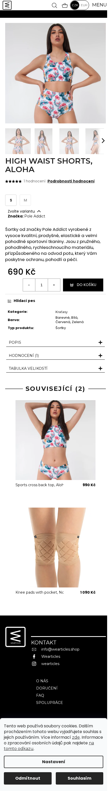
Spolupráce (49, 702)
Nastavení (53, 762)
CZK (75, 5)
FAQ (40, 695)
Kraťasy (62, 312)
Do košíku (86, 284)
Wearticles (50, 656)
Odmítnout (27, 778)
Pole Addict (34, 216)
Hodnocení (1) (24, 355)
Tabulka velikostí (28, 368)
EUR (84, 5)
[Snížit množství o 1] (29, 285)
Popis (15, 342)
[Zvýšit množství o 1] (54, 285)
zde (76, 737)
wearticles (50, 663)
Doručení (47, 688)
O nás (42, 681)
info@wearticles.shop (60, 649)
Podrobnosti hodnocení (70, 181)
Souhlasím (79, 778)
